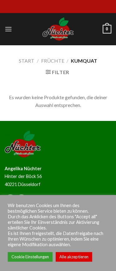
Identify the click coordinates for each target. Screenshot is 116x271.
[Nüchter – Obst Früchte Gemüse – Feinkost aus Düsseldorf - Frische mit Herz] (58, 29)
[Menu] (8, 29)
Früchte (52, 61)
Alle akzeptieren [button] (73, 256)
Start (26, 61)
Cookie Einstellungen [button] (30, 256)
